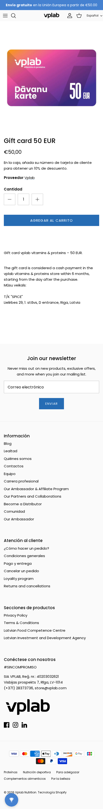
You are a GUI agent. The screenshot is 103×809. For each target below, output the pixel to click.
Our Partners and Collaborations (32, 496)
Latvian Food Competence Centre (34, 630)
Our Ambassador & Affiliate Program (36, 488)
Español (92, 15)
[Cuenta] (68, 15)
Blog (7, 443)
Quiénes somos (18, 458)
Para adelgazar (67, 772)
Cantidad (13, 189)
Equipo (10, 473)
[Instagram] (15, 725)
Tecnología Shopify (52, 792)
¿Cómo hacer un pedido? (26, 548)
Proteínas (10, 772)
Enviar (51, 403)
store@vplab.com (51, 687)
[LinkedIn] (24, 725)
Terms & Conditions (21, 622)
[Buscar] (16, 15)
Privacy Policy (15, 615)
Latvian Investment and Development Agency (45, 637)
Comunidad (14, 511)
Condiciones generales (24, 555)
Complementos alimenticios (25, 779)
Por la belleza (60, 779)
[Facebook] (6, 725)
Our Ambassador (19, 519)
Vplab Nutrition (25, 792)
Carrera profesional (21, 481)
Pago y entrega (18, 563)
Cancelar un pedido (21, 570)
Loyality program (19, 578)
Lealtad (10, 450)
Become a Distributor (23, 503)
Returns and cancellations (27, 586)
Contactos (13, 466)
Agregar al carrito (51, 220)
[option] (51, 78)
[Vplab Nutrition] (51, 15)
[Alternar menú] (5, 15)
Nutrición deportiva (37, 772)
